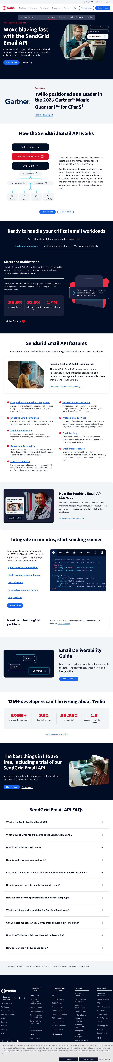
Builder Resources (77, 17)
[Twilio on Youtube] (18, 1040)
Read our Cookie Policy (105, 1059)
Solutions (33, 8)
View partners (64, 624)
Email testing (69, 433)
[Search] (75, 8)
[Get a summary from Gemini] (20, 998)
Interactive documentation (23, 590)
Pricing (66, 8)
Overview (52, 17)
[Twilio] (9, 8)
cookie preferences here (12, 1051)
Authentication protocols (76, 402)
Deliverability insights (22, 446)
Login (106, 2)
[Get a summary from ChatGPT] (15, 998)
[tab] (26, 247)
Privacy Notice (78, 1051)
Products (22, 8)
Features (62, 17)
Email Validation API (21, 430)
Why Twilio (44, 8)
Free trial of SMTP (20, 461)
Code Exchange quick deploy (24, 575)
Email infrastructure (73, 448)
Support (98, 2)
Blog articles (15, 597)
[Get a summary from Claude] (25, 998)
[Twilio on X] (8, 1041)
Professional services (74, 418)
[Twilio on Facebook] (3, 1041)
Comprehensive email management (30, 402)
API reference (15, 582)
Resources (56, 8)
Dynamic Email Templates (24, 418)
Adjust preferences (88, 1059)
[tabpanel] (56, 291)
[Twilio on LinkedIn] (13, 1041)
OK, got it (68, 1059)
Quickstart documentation (23, 567)
